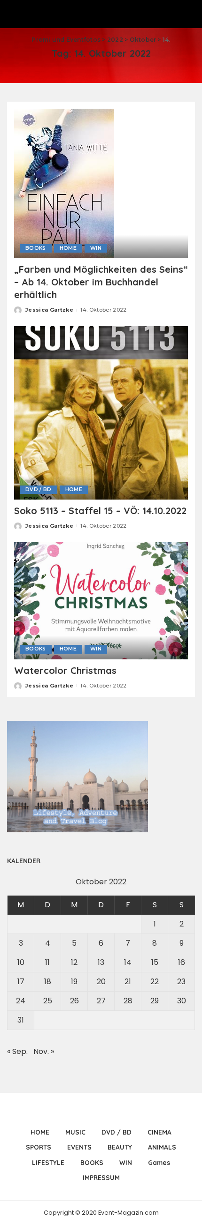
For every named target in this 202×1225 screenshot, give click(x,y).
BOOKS (35, 248)
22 (154, 981)
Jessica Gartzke (49, 309)
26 (74, 1000)
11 (47, 962)
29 (154, 1000)
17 (20, 981)
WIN (95, 248)
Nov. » (43, 1051)
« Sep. (17, 1051)
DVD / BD (38, 489)
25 (47, 1000)
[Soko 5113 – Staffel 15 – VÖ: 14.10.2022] (101, 412)
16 (181, 962)
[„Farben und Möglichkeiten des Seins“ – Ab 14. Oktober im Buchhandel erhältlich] (64, 183)
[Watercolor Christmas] (101, 600)
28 (128, 1000)
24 (20, 1000)
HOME (68, 248)
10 (20, 962)
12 (74, 962)
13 (101, 962)
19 (74, 981)
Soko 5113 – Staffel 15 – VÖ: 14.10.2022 (100, 510)
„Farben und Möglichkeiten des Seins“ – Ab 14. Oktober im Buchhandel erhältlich (101, 281)
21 (127, 981)
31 (20, 1020)
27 (101, 1000)
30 (181, 1000)
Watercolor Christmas (65, 670)
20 (101, 981)
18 (47, 981)
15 (154, 962)
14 (128, 962)
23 (181, 981)
